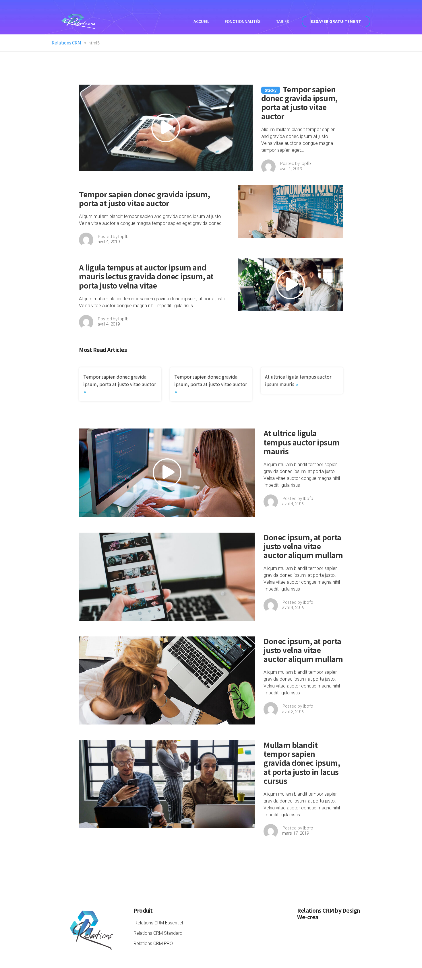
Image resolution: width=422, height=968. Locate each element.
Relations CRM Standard (157, 933)
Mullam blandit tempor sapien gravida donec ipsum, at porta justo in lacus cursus (302, 762)
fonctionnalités (242, 21)
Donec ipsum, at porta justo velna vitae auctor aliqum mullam (303, 546)
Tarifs (282, 21)
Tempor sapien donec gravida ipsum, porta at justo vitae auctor (299, 102)
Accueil (201, 21)
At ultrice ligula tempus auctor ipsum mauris (302, 442)
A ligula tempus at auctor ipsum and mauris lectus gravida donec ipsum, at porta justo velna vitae (146, 276)
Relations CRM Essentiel (159, 923)
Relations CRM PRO (153, 943)
